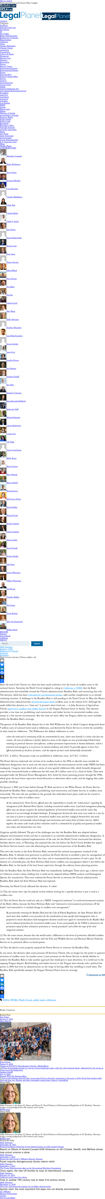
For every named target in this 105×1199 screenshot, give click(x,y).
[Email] (52, 660)
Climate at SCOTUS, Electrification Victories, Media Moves (24, 1066)
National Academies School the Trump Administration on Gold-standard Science (32, 1147)
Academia (4, 25)
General (3, 80)
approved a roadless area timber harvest (27, 708)
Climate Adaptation (7, 46)
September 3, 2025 (7, 1166)
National (3, 634)
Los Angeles (5, 103)
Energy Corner (6, 66)
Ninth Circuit (25, 1000)
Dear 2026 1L (5, 1021)
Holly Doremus (6, 647)
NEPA (2, 105)
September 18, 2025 (8, 1144)
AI (1, 31)
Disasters (3, 60)
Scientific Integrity (7, 127)
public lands (39, 1000)
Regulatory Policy (7, 125)
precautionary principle (9, 115)
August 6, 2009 (6, 649)
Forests (3, 78)
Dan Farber (4, 1017)
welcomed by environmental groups (45, 694)
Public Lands (5, 121)
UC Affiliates (5, 1191)
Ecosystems (4, 62)
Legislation (4, 97)
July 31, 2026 (5, 1074)
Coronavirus (5, 52)
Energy (3, 64)
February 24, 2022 (7, 1175)
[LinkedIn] (52, 669)
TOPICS (3, 21)
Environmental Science (9, 70)
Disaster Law (5, 58)
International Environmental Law (13, 91)
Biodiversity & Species (9, 38)
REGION (4, 632)
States (2, 132)
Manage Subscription (8, 1193)
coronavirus (4, 50)
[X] (52, 677)
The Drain (4, 134)
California (4, 42)
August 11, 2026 (6, 1064)
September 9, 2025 (7, 1157)
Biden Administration (8, 36)
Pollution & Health (7, 113)
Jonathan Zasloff (6, 1072)
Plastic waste (5, 109)
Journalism (4, 93)
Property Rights (6, 117)
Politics (3, 111)
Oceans (3, 107)
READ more (5, 1109)
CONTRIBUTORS (8, 148)
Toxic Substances (7, 136)
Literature (4, 99)
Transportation (6, 138)
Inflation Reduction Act (9, 89)
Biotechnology (5, 40)
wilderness (51, 1000)
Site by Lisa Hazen (7, 1198)
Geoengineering (6, 83)
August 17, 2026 (6, 1019)
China (2, 44)
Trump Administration (9, 140)
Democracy (4, 56)
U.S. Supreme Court (8, 142)
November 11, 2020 (8, 1184)
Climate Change (6, 48)
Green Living (5, 85)
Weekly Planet (5, 146)
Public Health (5, 119)
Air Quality (4, 34)
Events (3, 72)
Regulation (4, 123)
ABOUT (3, 640)
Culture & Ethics (7, 54)
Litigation (4, 101)
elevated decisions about (43, 701)
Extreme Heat (5, 74)
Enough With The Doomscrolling (13, 1076)
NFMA (14, 1000)
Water (2, 144)
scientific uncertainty (8, 129)
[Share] (52, 681)
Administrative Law (8, 27)
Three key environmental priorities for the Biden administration (25, 1186)
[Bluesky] (52, 664)
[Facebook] (52, 673)
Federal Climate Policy (9, 76)
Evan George (5, 1062)
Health (3, 87)
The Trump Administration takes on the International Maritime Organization (30, 1168)
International (5, 636)
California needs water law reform (13, 1177)
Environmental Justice (8, 68)
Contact (3, 1196)
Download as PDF (96, 975)
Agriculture (4, 29)
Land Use (4, 95)
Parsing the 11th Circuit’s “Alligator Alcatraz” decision (21, 1159)
